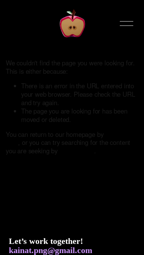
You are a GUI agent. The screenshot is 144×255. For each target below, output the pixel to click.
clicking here (77, 150)
